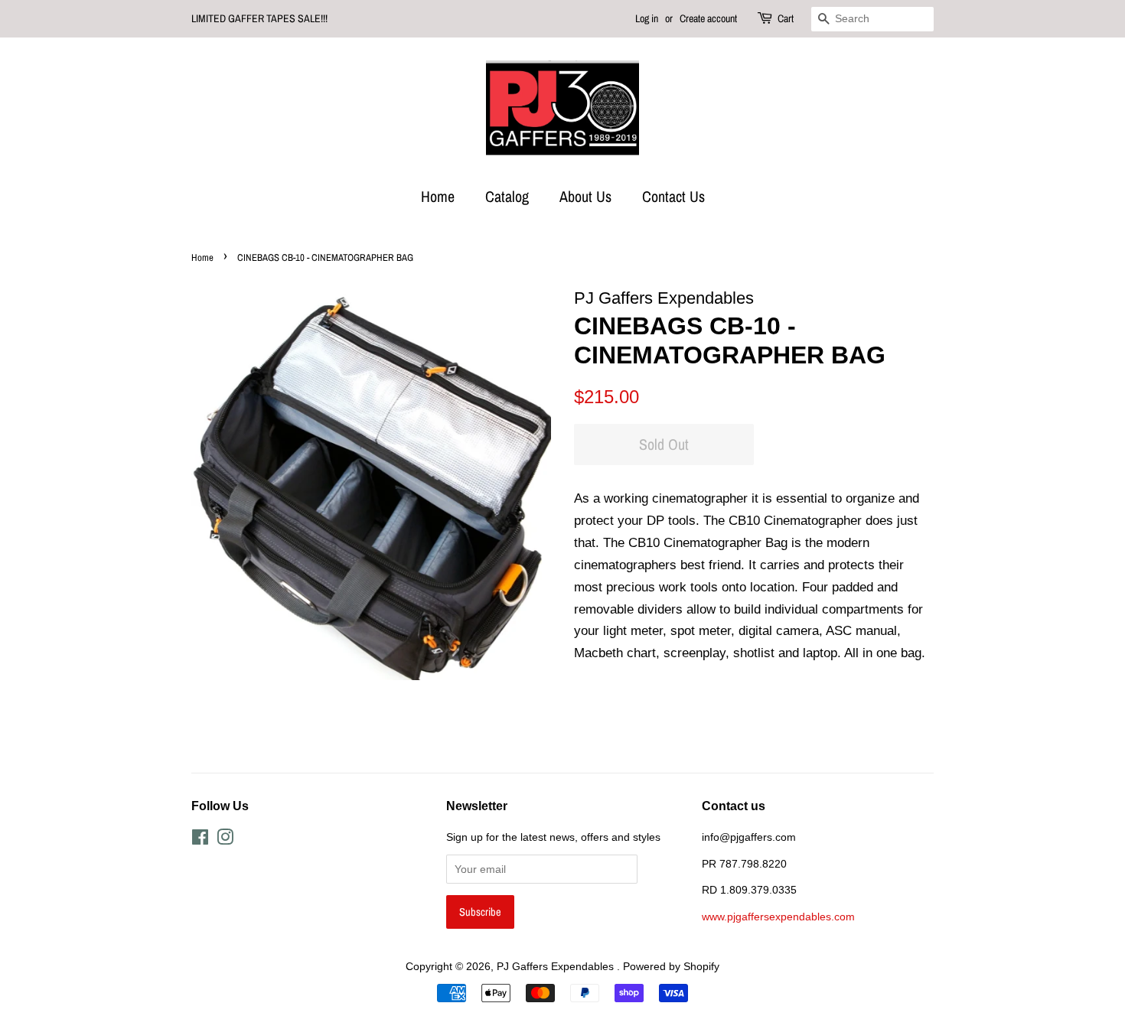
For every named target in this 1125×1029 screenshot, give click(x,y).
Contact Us (673, 196)
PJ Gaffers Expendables (557, 966)
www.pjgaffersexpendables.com (778, 916)
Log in (646, 18)
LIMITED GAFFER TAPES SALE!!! (259, 18)
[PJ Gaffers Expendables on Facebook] (200, 840)
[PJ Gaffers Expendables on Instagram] (225, 840)
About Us (585, 196)
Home (438, 196)
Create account (708, 18)
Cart (786, 18)
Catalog (507, 196)
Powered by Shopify (671, 966)
